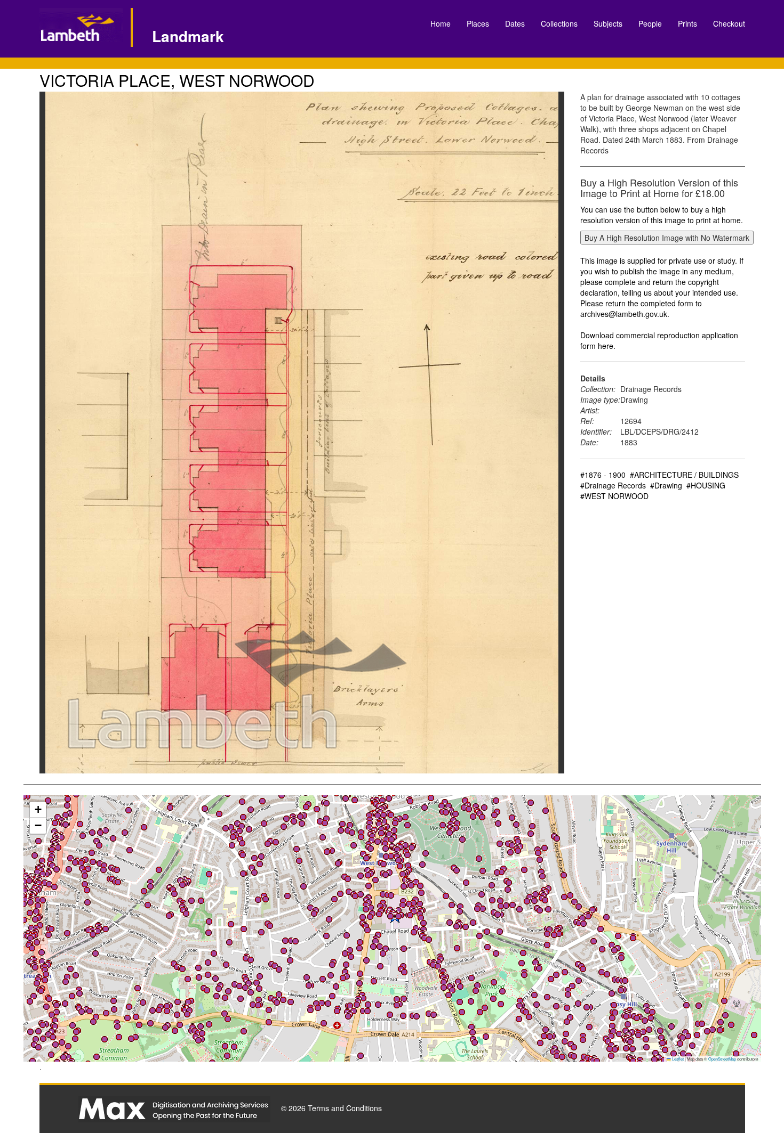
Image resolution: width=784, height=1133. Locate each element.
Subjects (608, 23)
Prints (687, 23)
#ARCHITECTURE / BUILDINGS (684, 474)
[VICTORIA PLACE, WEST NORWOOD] (302, 432)
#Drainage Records (613, 485)
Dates (515, 23)
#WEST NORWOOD (614, 496)
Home (440, 23)
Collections (559, 23)
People (650, 23)
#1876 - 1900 (603, 474)
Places (478, 23)
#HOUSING (705, 485)
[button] (68, 1057)
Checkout (729, 23)
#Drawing (666, 485)
